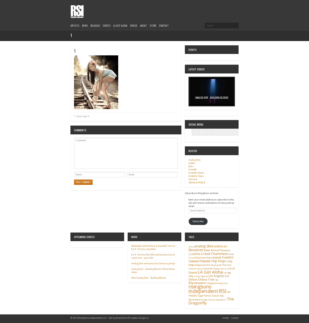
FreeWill (192, 169)
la (230, 268)
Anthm (191, 163)
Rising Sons (223, 283)
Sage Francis (204, 295)
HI (226, 261)
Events (107, 25)
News (85, 25)
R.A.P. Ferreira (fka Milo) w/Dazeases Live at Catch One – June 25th (153, 256)
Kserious (192, 179)
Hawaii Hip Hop (212, 261)
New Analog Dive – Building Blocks (148, 277)
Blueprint (225, 250)
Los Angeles (216, 276)
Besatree (195, 249)
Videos (133, 25)
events (216, 257)
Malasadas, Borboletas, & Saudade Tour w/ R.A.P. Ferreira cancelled (153, 247)
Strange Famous (207, 299)
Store (153, 25)
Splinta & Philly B (196, 182)
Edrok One (200, 257)
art (225, 246)
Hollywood (200, 265)
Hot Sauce (211, 265)
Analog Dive (194, 159)
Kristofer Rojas (195, 176)
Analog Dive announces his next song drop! (153, 263)
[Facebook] (230, 7)
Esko (190, 166)
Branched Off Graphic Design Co (132, 317)
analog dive (203, 245)
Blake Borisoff (212, 250)
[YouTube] (236, 7)
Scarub (215, 295)
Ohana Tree (206, 279)
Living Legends (201, 276)
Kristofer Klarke (196, 172)
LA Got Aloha (120, 25)
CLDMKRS (194, 254)
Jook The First (224, 265)
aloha (191, 246)
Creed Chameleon (214, 253)
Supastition (221, 299)
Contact (164, 25)
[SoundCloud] (210, 132)
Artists (74, 25)
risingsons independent (203, 288)
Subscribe (198, 221)
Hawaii (193, 261)
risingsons (212, 283)
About (143, 25)
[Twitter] (224, 7)
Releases (95, 25)
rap (216, 279)
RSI (222, 291)
